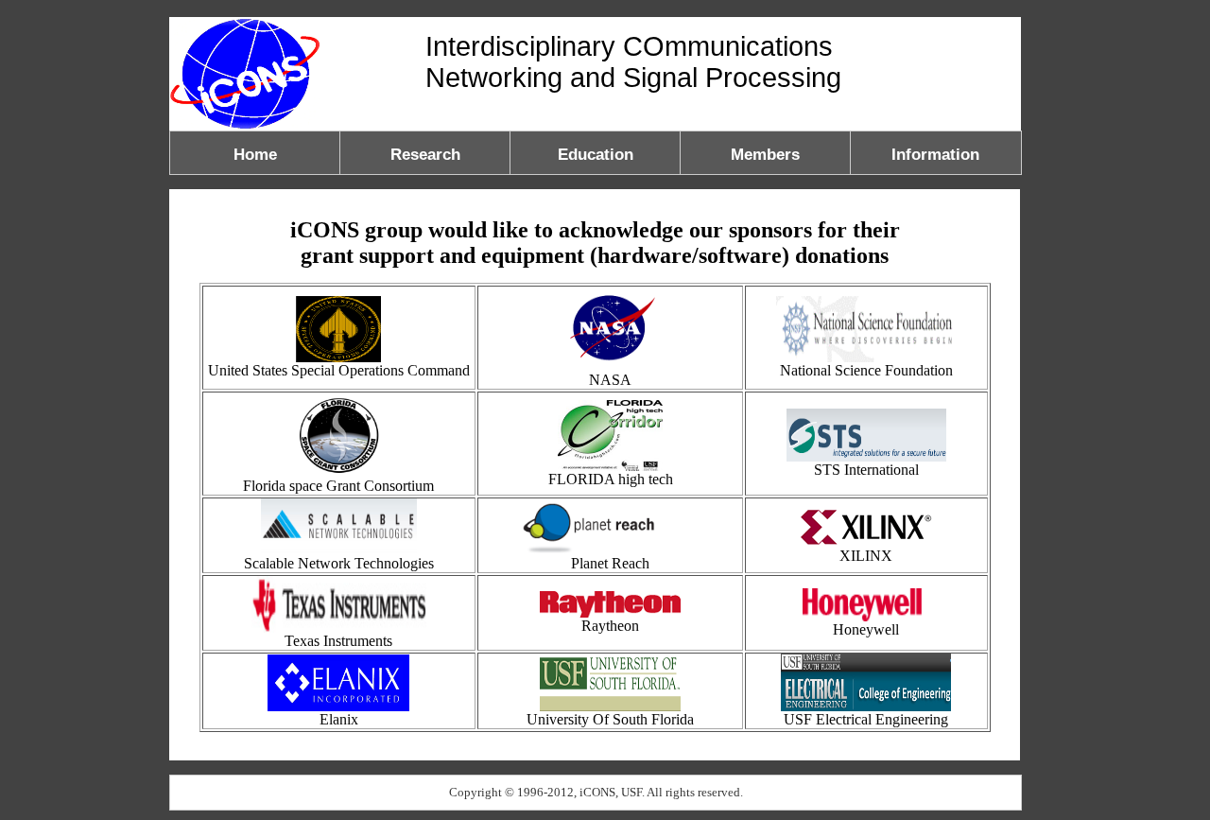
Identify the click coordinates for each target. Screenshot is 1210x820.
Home (255, 155)
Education (595, 155)
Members (765, 155)
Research (425, 155)
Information (935, 155)
